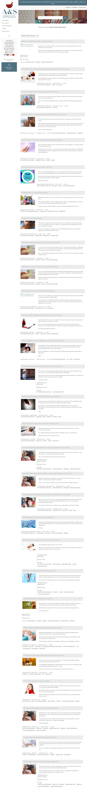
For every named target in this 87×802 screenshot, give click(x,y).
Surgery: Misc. (42, 648)
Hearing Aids (80, 133)
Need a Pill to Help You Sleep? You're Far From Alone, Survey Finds (41, 540)
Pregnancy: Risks (59, 754)
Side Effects (72, 620)
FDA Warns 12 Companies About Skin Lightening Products (39, 571)
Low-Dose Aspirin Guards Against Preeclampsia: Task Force (39, 737)
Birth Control (54, 107)
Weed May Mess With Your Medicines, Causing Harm (38, 598)
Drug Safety (39, 620)
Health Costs (39, 728)
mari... (48, 610)
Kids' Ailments (77, 359)
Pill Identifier (74, 7)
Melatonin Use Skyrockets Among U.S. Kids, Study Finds (37, 41)
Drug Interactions (31, 620)
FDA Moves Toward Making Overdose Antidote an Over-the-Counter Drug (42, 366)
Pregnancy (66, 533)
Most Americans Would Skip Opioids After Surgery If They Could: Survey (43, 655)
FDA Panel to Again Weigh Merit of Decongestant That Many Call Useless (42, 315)
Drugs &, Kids (55, 440)
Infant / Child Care (51, 701)
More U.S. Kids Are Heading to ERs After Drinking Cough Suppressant (41, 396)
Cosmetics (55, 592)
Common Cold (59, 84)
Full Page (22, 62)
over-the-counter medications (49, 499)
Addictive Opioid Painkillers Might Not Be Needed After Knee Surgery (42, 628)
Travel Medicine (62, 211)
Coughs (53, 84)
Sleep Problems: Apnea (66, 564)
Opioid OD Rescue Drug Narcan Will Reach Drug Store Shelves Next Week (42, 140)
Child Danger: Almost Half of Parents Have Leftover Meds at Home (40, 423)
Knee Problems (38, 646)
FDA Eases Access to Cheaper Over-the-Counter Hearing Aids (40, 708)
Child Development (31, 754)
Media (75, 510)
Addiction (53, 160)
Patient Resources (7, 25)
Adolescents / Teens (31, 62)
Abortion (60, 185)
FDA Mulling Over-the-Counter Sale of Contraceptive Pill (37, 517)
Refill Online (5, 23)
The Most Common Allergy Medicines (32, 218)
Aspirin (25, 754)
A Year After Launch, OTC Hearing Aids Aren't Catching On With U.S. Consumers (44, 114)
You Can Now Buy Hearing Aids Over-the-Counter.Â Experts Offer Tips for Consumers (46, 447)
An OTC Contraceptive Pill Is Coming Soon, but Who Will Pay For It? (40, 92)
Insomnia (74, 564)
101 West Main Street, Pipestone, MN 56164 (30, 2)
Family (23, 211)
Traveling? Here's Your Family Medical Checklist (35, 192)
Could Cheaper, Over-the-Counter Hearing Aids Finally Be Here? (41, 761)
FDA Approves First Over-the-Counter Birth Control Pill (37, 167)
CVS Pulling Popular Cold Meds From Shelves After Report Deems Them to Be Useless (45, 69)
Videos (52, 21)
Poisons (59, 416)
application (41, 523)
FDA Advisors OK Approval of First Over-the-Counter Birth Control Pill (41, 242)
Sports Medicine (35, 648)
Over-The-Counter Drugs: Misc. (47, 62)
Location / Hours (82, 7)
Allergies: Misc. (46, 235)
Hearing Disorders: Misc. (72, 133)
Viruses (71, 359)
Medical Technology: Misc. (75, 468)
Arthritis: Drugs (50, 308)
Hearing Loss (63, 728)
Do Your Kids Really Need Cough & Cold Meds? (36, 681)
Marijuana (44, 620)
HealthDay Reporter (42, 382)
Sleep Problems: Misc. (42, 566)
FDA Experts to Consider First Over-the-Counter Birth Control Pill (39, 267)
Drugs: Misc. (31, 646)
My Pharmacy (5, 20)
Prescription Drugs (43, 211)
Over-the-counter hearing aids (45, 482)
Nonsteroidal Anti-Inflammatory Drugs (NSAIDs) (52, 646)
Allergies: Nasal (39, 235)
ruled (48, 79)
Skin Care (61, 592)
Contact (4, 28)
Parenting (38, 62)
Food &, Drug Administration (68, 185)
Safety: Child (49, 416)
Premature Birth (67, 754)
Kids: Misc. (44, 440)
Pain (45, 308)
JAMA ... (67, 52)
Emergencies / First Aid (40, 160)
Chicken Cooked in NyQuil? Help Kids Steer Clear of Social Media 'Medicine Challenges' (46, 494)
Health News (44, 21)
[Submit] (65, 17)
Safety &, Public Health (68, 592)
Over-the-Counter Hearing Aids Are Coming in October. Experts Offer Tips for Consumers (47, 473)
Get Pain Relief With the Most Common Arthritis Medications (38, 291)
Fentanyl (48, 160)
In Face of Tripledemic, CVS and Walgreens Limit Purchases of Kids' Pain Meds (43, 341)
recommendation (44, 748)
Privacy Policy (6, 31)
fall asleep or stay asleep (54, 549)
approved (57, 100)
